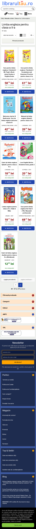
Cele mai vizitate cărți (9, 465)
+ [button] (33, 295)
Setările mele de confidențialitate (12, 470)
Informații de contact (9, 415)
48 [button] (31, 35)
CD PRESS (25, 169)
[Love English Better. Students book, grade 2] (26, 159)
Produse (11, 14)
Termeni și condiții (8, 380)
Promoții (5, 429)
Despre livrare (6, 399)
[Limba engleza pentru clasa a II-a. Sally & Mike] (9, 203)
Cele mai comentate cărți (10, 460)
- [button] (33, 314)
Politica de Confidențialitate (10, 517)
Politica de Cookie (26, 516)
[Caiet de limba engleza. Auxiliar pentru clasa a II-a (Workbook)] (9, 249)
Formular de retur (7, 420)
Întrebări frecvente (8, 403)
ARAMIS (7, 216)
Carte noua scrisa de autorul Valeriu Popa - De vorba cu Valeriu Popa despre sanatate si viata (16, 496)
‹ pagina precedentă (9, 279)
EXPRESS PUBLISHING (7, 79)
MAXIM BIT (8, 260)
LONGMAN (25, 125)
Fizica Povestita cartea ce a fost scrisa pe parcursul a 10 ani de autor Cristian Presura (15, 490)
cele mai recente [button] (8, 35)
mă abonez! (18, 362)
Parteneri (5, 444)
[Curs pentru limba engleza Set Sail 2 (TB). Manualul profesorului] (26, 203)
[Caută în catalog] (33, 9)
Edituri (4, 434)
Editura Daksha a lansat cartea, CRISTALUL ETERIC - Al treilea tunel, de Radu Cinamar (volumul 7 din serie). (18, 483)
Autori (4, 439)
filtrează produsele (18, 41)
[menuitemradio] (24, 35)
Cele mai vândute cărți (9, 455)
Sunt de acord (18, 525)
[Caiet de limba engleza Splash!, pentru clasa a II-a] (9, 159)
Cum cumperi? (6, 394)
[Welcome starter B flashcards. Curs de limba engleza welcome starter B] (9, 112)
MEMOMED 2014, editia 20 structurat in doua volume (16, 502)
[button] (28, 14)
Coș (19, 13)
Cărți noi (5, 425)
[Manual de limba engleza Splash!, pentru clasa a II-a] (26, 112)
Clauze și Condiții (24, 517)
